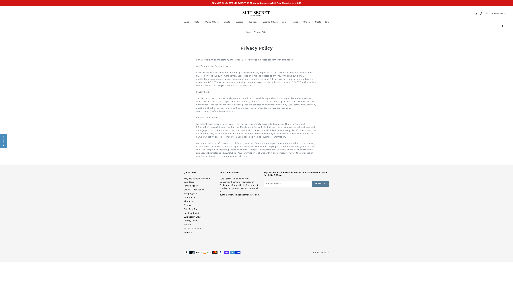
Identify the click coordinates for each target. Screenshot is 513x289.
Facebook (189, 232)
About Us (188, 201)
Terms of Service (192, 228)
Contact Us (189, 197)
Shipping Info (190, 193)
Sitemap (188, 205)
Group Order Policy (194, 189)
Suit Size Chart (191, 209)
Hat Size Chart (191, 213)
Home (248, 32)
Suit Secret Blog (192, 217)
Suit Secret (324, 252)
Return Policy (191, 186)
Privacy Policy (260, 32)
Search (187, 224)
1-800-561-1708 (498, 13)
